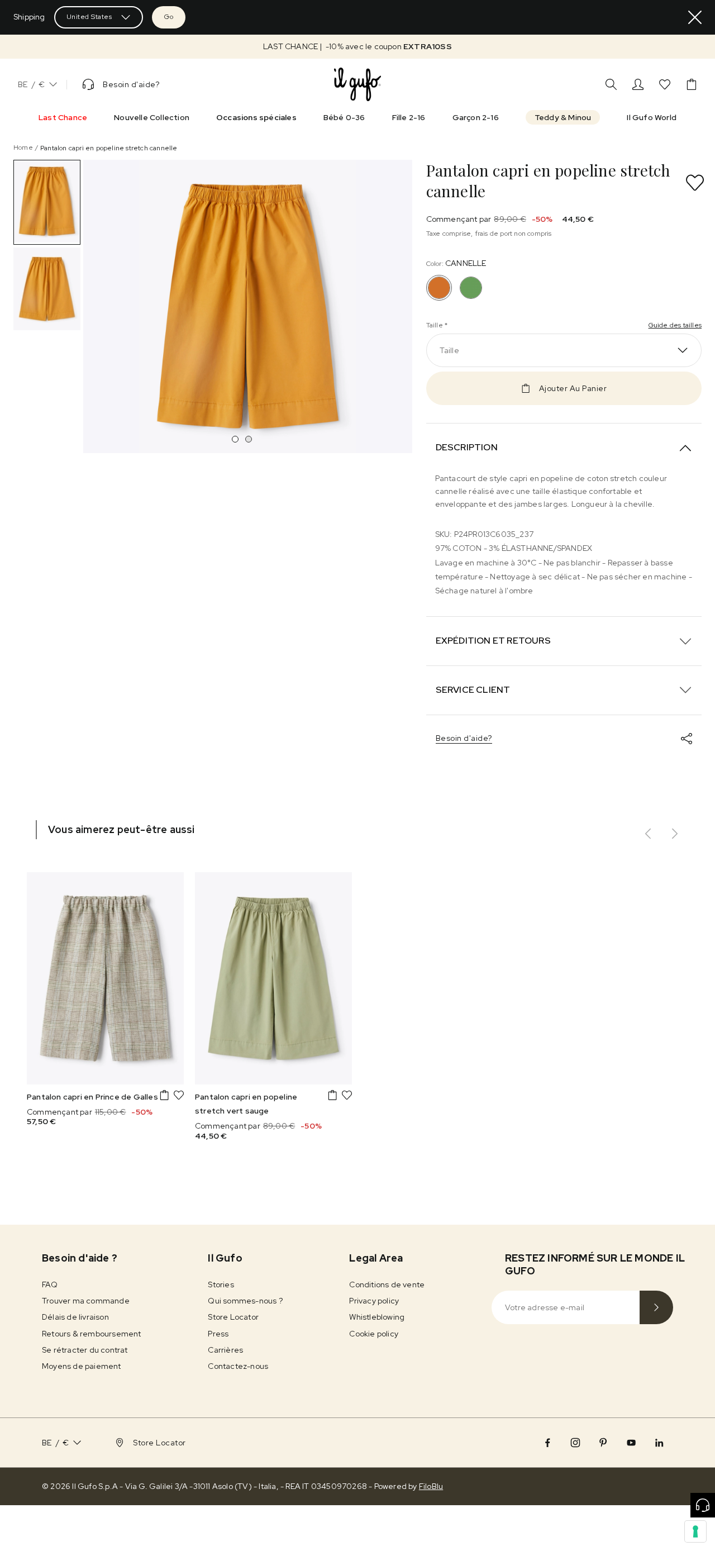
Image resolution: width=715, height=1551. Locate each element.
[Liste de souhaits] (664, 84)
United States (89, 16)
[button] (357, 47)
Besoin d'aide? (464, 738)
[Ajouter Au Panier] (164, 1095)
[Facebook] (547, 1443)
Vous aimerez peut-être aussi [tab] (121, 829)
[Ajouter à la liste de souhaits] (695, 183)
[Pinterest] (603, 1443)
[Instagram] (575, 1443)
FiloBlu (431, 1486)
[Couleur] (471, 288)
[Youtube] (631, 1443)
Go (168, 16)
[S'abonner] (656, 1307)
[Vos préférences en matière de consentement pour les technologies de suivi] (695, 1531)
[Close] (695, 17)
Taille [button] (449, 350)
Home (23, 147)
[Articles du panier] (691, 84)
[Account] (638, 84)
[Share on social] (686, 738)
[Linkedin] (659, 1443)
